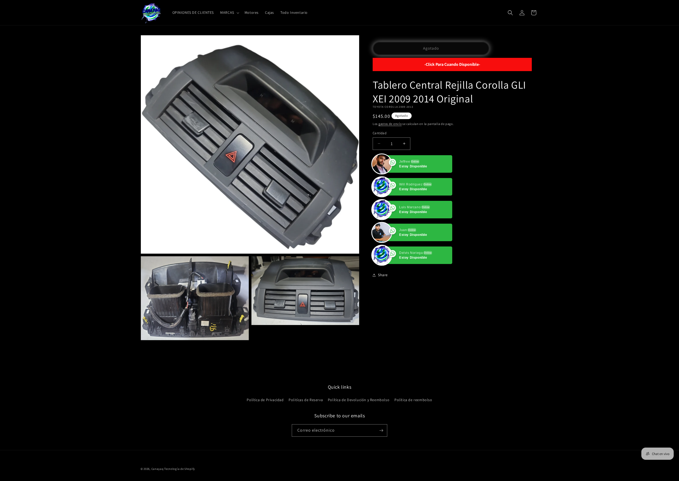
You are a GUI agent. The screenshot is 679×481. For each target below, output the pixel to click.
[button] (229, 12)
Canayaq (157, 469)
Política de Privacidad (265, 399)
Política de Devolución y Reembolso (358, 399)
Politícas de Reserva (306, 399)
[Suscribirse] (381, 430)
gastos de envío (390, 124)
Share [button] (383, 274)
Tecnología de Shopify (179, 469)
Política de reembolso (413, 399)
